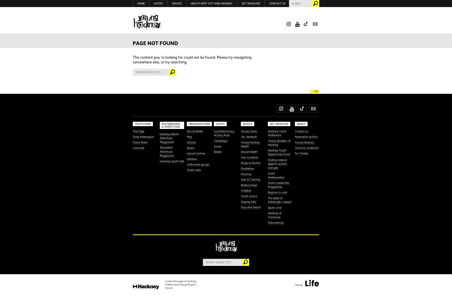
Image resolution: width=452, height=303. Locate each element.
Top (316, 91)
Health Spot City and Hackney (212, 3)
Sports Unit (275, 207)
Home (141, 3)
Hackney (146, 287)
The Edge (138, 131)
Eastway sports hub (172, 161)
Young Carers (249, 131)
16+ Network (249, 137)
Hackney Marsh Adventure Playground (169, 138)
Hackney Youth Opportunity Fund (279, 152)
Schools (191, 142)
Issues (218, 146)
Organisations (199, 123)
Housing (246, 174)
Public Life (312, 283)
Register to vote (277, 192)
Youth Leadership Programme (278, 185)
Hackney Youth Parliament (277, 133)
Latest (158, 3)
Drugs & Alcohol (250, 163)
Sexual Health (249, 152)
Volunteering (276, 222)
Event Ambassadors (276, 175)
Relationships (249, 185)
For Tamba (301, 153)
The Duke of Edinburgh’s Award (279, 200)
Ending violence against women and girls (277, 164)
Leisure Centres (196, 153)
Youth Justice (249, 196)
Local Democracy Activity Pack (224, 133)
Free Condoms (249, 157)
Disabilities (247, 168)
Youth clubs (194, 170)
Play (189, 137)
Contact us (277, 3)
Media (218, 152)
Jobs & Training (250, 179)
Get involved (251, 3)
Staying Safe (248, 202)
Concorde (138, 148)
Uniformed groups (198, 164)
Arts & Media (195, 131)
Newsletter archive (306, 137)
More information (147, 21)
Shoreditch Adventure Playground (167, 151)
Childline (246, 190)
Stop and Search (251, 207)
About (301, 123)
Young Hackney (304, 142)
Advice (177, 3)
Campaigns (221, 141)
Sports (191, 148)
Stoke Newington (143, 137)
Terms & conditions (307, 148)
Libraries (192, 159)
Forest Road (140, 142)
